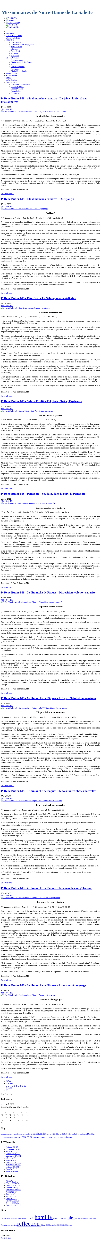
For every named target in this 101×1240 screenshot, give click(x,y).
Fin (7, 1090)
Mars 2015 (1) (11, 1151)
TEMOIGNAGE (59, 1137)
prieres (10, 1137)
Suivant (9, 1088)
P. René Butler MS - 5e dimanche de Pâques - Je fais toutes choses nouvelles (48, 790)
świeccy (69, 1137)
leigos (93, 1134)
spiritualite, (48, 1137)
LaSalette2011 (85, 1134)
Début (8, 1081)
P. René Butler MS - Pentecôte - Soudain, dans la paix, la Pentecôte (43, 493)
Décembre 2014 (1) (13, 1154)
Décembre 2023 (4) (13, 1185)
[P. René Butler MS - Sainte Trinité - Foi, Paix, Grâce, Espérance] (27, 411)
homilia (42, 1133)
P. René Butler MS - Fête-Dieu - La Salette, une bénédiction (38, 298)
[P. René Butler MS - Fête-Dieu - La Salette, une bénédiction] (25, 308)
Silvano (36, 1137)
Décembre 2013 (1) (13, 1162)
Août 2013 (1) (11, 1169)
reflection (27, 1136)
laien (70, 1134)
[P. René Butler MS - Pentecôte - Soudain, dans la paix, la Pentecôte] (28, 503)
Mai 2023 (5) (11, 1196)
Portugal (4, 1137)
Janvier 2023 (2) (12, 1203)
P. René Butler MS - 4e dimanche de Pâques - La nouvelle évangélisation (46, 888)
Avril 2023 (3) (11, 1199)
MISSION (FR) (7, 109)
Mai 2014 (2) (11, 1158)
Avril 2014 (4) (11, 1160)
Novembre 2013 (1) (13, 1165)
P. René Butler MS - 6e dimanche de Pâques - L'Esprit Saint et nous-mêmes (48, 698)
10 (25, 1086)
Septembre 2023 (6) (13, 1190)
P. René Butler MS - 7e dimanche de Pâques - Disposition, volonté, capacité (48, 592)
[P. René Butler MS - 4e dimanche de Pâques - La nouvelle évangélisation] (30, 898)
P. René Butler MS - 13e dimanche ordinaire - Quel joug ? (37, 198)
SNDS (41, 1137)
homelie (34, 1134)
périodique (17, 1137)
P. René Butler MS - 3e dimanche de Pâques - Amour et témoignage (43, 985)
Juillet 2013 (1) (12, 1171)
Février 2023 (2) (12, 1201)
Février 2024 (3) (12, 1183)
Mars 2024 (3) (11, 1181)
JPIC (58, 1134)
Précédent (10, 1083)
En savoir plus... (7, 194)
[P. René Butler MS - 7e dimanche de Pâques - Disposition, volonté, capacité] (31, 602)
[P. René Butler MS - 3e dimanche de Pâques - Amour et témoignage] (28, 995)
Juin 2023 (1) (11, 1194)
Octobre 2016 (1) (12, 1147)
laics (65, 1133)
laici (61, 1134)
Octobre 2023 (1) (12, 1187)
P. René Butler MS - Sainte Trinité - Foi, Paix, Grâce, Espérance (41, 401)
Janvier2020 (51, 1134)
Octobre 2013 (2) (12, 1167)
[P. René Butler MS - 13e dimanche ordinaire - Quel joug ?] (24, 209)
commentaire (6, 1134)
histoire (28, 1134)
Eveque (14, 1134)
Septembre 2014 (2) (13, 1156)
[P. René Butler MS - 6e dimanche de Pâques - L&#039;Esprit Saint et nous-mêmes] (34, 708)
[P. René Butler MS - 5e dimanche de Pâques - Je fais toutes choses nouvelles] (31, 801)
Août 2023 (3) (11, 1192)
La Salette (76, 1134)
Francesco (21, 1134)
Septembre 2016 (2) (13, 1149)
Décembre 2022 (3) (13, 1205)
